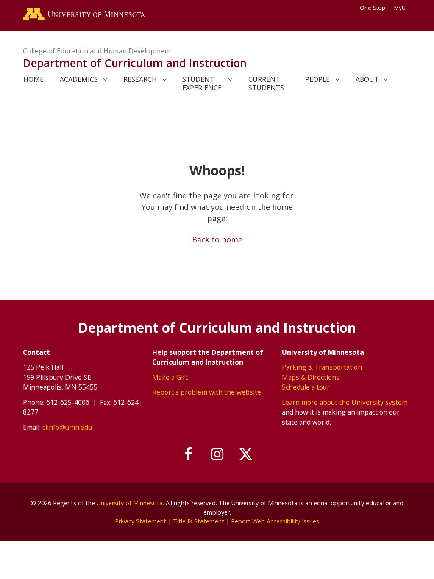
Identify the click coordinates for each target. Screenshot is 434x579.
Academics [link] (79, 79)
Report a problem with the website (206, 392)
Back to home (217, 239)
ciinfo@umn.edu (67, 427)
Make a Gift (170, 377)
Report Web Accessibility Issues (275, 521)
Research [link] (140, 79)
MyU (400, 7)
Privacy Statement (140, 521)
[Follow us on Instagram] (217, 454)
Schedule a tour (306, 387)
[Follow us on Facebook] (188, 454)
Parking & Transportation (322, 367)
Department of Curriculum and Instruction (135, 62)
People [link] (317, 79)
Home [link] (33, 79)
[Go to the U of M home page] (84, 16)
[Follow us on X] (245, 454)
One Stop (372, 7)
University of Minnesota (130, 503)
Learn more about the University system (345, 402)
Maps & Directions (310, 377)
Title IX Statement (198, 521)
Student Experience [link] (202, 83)
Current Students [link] (266, 83)
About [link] (367, 79)
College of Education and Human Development (97, 51)
